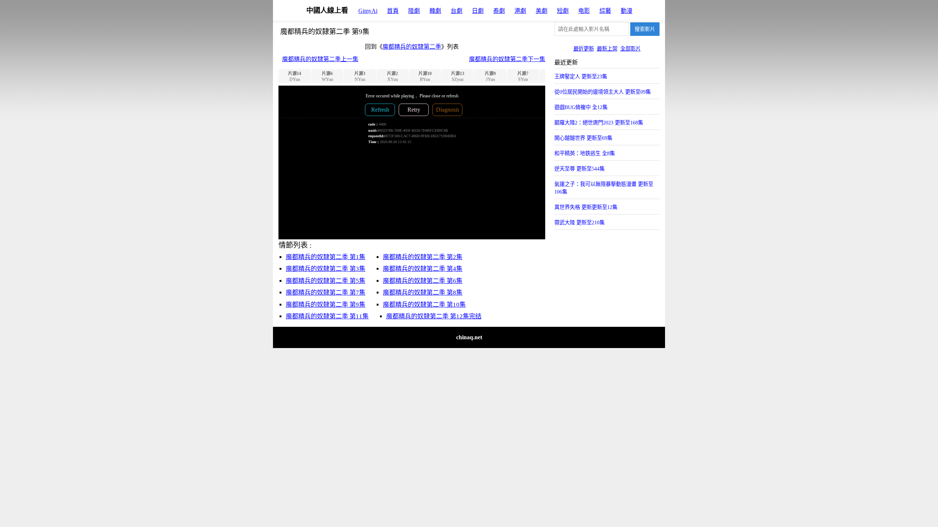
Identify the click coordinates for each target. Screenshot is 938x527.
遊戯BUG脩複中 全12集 (581, 107)
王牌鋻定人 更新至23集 (580, 76)
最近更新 (583, 49)
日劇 (478, 11)
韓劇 (435, 11)
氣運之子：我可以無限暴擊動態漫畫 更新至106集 (603, 188)
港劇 (520, 11)
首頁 (393, 11)
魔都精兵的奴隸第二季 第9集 (325, 304)
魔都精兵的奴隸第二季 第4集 (422, 268)
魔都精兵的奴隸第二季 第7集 (325, 292)
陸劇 (414, 11)
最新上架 (607, 49)
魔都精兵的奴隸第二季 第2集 (422, 257)
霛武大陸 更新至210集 (579, 222)
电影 (584, 11)
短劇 (563, 11)
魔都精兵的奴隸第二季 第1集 (325, 257)
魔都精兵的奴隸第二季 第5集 (325, 280)
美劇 (541, 11)
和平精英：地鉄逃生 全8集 (584, 153)
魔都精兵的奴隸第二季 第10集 (424, 304)
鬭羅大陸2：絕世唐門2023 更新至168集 (598, 123)
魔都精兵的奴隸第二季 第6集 (422, 280)
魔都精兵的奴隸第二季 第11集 (327, 316)
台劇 (456, 11)
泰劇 (499, 11)
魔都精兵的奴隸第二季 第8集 (422, 292)
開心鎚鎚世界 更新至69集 (583, 138)
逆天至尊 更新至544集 (579, 169)
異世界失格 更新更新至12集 (585, 207)
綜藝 (605, 11)
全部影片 (630, 49)
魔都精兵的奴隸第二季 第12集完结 (433, 316)
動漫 (626, 11)
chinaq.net (469, 337)
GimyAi (367, 11)
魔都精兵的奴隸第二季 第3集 (325, 268)
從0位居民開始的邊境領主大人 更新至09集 (602, 92)
